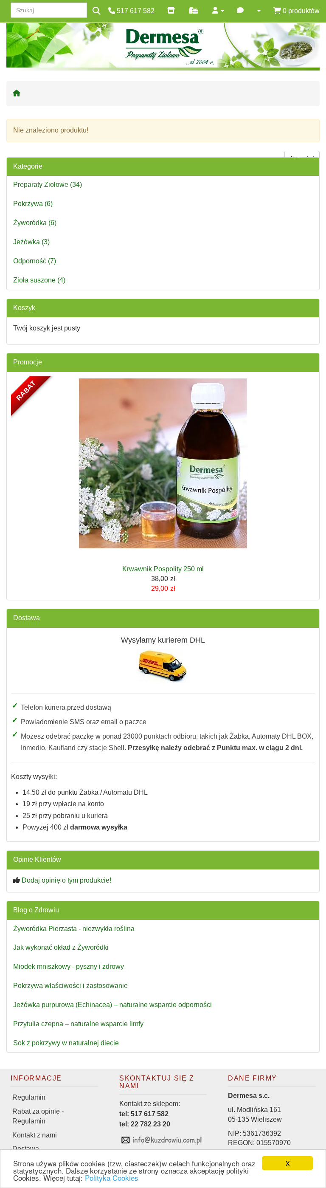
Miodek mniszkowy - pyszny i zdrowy (68, 966)
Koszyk (24, 307)
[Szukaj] (96, 11)
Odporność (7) (34, 261)
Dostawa (26, 617)
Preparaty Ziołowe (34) (47, 184)
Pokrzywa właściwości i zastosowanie (70, 985)
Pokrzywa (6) (33, 203)
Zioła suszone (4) (39, 280)
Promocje (27, 362)
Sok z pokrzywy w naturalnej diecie (66, 1043)
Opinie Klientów (37, 859)
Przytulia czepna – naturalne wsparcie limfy (78, 1023)
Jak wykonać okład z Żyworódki (61, 947)
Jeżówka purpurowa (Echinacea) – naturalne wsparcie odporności (112, 1004)
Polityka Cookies (111, 1177)
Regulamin (28, 1097)
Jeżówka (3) (31, 242)
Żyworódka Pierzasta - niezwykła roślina (74, 928)
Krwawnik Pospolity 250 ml (163, 569)
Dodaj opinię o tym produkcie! (66, 880)
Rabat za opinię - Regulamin (38, 1116)
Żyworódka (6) (34, 222)
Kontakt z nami (34, 1135)
